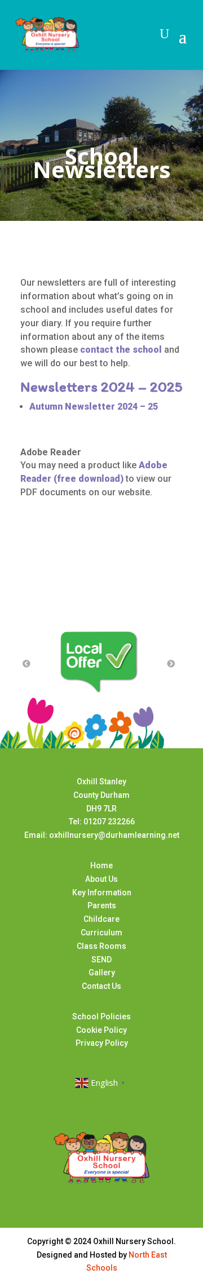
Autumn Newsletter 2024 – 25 (93, 406)
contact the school (121, 349)
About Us (101, 879)
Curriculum (101, 932)
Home (101, 865)
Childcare (101, 919)
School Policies (101, 1016)
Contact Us (101, 986)
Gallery (102, 972)
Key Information (101, 892)
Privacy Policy (102, 1042)
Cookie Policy (101, 1030)
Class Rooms (101, 946)
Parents (101, 905)
